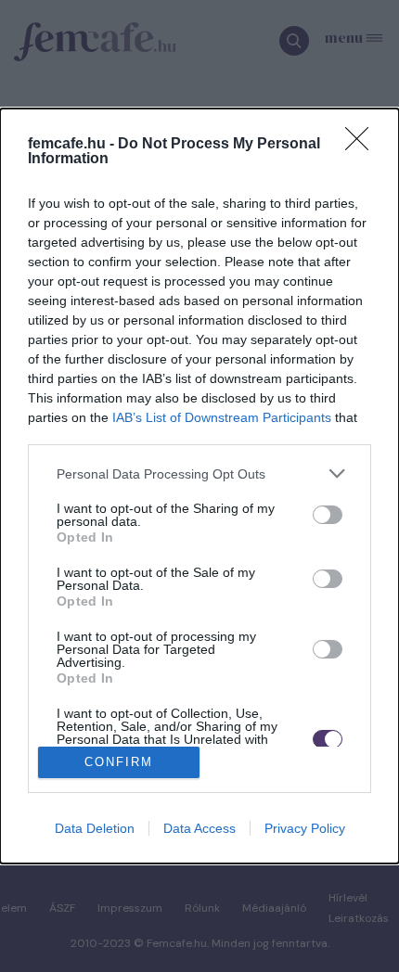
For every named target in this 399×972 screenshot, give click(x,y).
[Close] (362, 144)
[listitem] (199, 473)
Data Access (199, 828)
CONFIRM (118, 762)
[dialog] (199, 486)
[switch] (327, 514)
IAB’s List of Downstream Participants (221, 417)
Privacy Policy (304, 828)
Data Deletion (95, 828)
